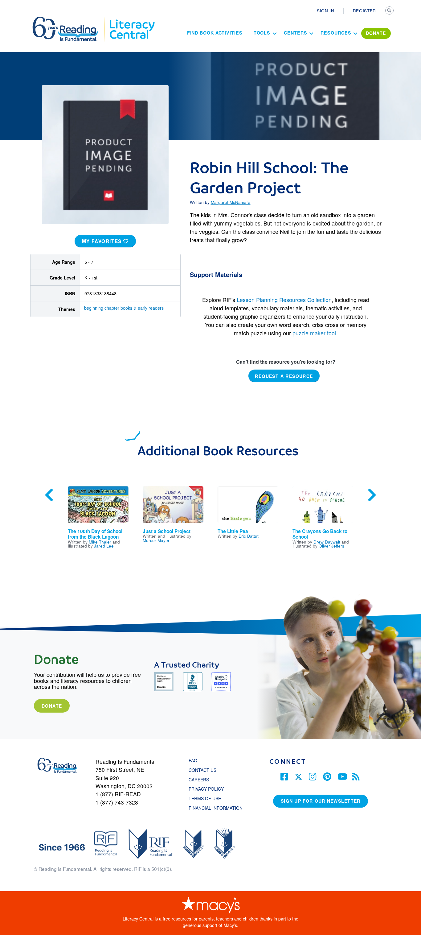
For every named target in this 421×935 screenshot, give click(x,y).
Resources (336, 33)
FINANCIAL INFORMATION (216, 808)
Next (372, 495)
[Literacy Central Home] (132, 19)
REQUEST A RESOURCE (284, 376)
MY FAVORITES (103, 241)
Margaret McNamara (231, 202)
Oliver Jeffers (331, 546)
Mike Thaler (100, 542)
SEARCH (389, 11)
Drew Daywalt (326, 542)
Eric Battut (249, 536)
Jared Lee (104, 546)
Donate (52, 706)
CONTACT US (204, 770)
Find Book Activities (215, 33)
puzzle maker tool (314, 333)
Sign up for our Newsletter (320, 801)
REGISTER (364, 10)
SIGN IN (325, 10)
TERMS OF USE (208, 798)
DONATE (376, 33)
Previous (49, 495)
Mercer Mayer (156, 540)
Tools (262, 33)
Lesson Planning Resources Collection (284, 300)
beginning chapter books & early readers (124, 308)
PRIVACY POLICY (206, 789)
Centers (295, 33)
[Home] (69, 19)
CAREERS (199, 779)
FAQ (193, 760)
